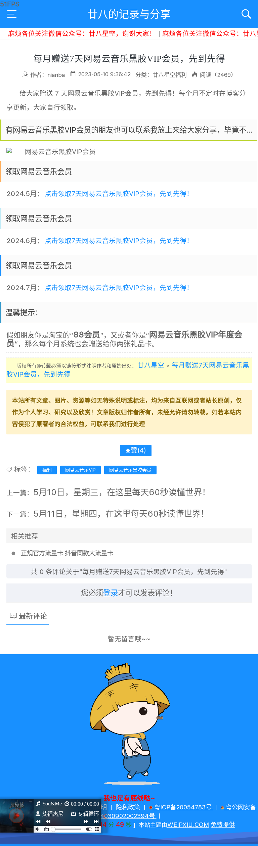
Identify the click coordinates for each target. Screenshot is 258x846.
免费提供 (223, 824)
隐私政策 (128, 807)
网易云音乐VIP (80, 470)
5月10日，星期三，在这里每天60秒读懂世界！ (121, 492)
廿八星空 (150, 365)
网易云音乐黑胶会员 (130, 470)
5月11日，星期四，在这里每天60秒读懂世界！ (121, 514)
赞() (138, 450)
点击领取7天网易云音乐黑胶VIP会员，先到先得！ (119, 194)
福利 (47, 470)
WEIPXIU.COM (188, 824)
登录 (110, 593)
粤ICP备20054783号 (183, 807)
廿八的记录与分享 (129, 14)
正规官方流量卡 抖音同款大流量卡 (67, 553)
